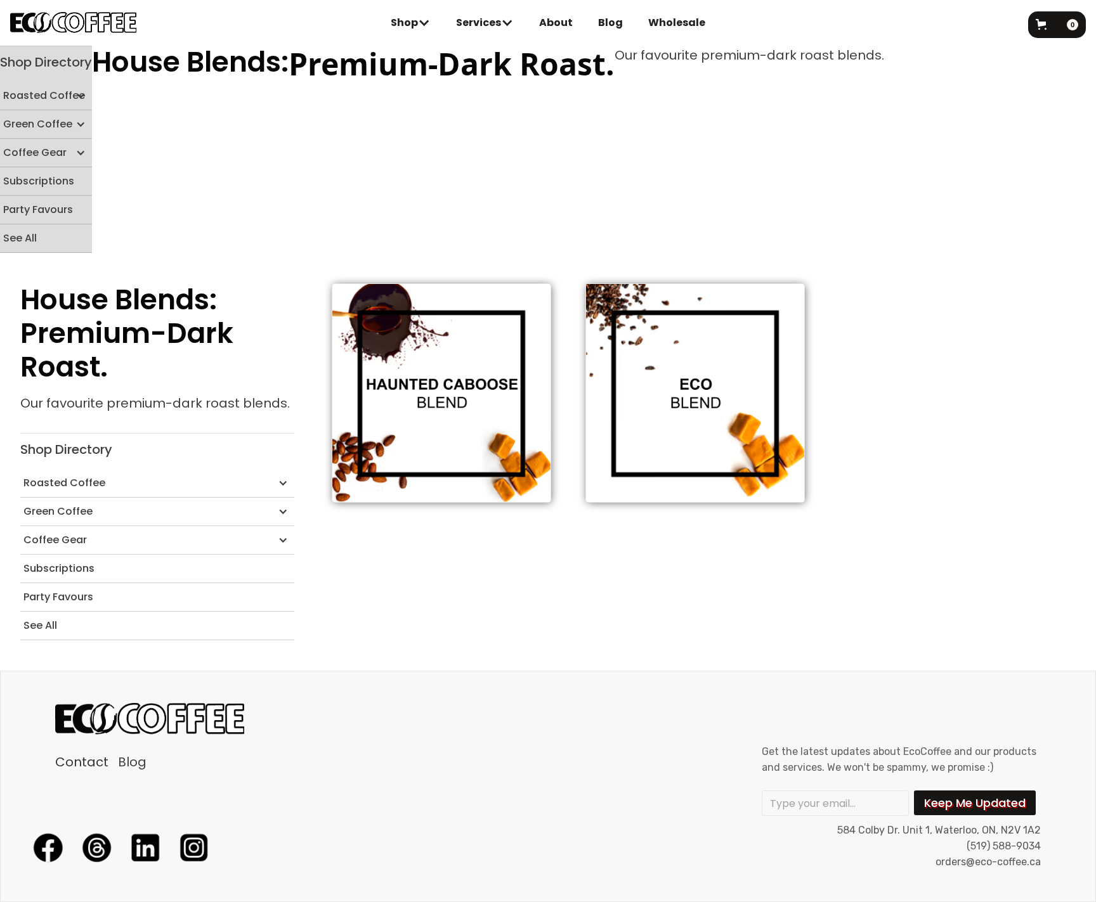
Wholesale (676, 22)
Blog (610, 22)
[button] (410, 23)
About (556, 22)
